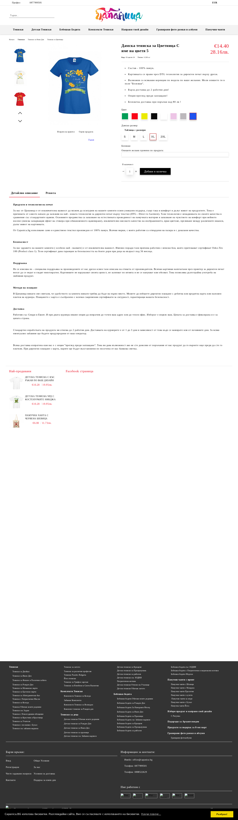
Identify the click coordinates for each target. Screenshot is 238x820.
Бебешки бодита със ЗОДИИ (183, 667)
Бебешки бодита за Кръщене (129, 723)
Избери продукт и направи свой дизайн (190, 711)
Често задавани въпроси (18, 773)
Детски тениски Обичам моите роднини (81, 719)
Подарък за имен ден (45, 780)
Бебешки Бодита (69, 29)
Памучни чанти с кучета (182, 695)
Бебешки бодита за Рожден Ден (131, 703)
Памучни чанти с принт (181, 680)
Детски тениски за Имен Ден (76, 728)
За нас (37, 767)
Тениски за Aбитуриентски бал (26, 695)
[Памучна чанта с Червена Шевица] (16, 421)
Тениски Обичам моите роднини (26, 707)
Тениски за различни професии (77, 671)
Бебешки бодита (123, 694)
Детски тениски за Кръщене (129, 667)
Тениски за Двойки (20, 671)
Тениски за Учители (21, 721)
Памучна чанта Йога (180, 706)
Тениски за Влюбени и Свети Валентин (81, 685)
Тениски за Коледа (20, 702)
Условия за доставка (44, 773)
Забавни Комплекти (72, 700)
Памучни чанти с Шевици (182, 684)
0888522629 (141, 772)
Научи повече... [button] (151, 814)
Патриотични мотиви (126, 681)
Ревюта (51, 193)
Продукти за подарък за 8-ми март (187, 727)
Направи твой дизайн (134, 29)
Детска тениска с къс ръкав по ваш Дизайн (40, 379)
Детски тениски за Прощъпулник (131, 670)
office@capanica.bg (142, 760)
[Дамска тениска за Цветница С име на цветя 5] (75, 124)
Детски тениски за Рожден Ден (77, 723)
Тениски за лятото (72, 667)
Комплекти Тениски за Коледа (77, 696)
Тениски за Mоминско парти (25, 688)
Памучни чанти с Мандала (182, 688)
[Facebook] (222, 3)
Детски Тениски (41, 29)
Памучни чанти (215, 29)
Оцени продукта (86, 132)
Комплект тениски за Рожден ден (78, 709)
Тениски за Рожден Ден (22, 685)
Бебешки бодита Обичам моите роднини (135, 699)
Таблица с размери (135, 130)
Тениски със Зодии (20, 710)
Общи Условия (41, 761)
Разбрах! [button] (221, 814)
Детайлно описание (24, 193)
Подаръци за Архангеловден (183, 721)
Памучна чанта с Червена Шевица (36, 417)
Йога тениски (70, 678)
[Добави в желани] (226, 164)
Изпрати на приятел (66, 132)
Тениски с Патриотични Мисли (26, 699)
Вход (8, 761)
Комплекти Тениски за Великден (78, 705)
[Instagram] (227, 3)
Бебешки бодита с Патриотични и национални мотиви (195, 670)
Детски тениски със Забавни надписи (80, 736)
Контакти (11, 780)
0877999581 (36, 2)
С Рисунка (175, 716)
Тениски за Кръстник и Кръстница (27, 718)
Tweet (91, 140)
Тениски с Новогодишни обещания (27, 714)
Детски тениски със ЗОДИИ (129, 678)
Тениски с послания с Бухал (24, 725)
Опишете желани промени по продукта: (142, 150)
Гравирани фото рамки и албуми (176, 29)
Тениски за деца (69, 714)
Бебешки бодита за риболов (129, 730)
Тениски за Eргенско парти (24, 692)
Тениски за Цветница (55, 39)
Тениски (18, 29)
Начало (11, 39)
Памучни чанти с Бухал (181, 702)
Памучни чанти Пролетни (182, 691)
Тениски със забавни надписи (25, 728)
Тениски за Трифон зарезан (76, 682)
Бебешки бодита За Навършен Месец (133, 707)
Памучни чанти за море (182, 699)
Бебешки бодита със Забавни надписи (133, 720)
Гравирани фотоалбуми (181, 738)
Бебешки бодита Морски (182, 674)
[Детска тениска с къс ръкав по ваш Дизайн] (16, 383)
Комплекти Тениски (100, 29)
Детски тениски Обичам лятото (131, 688)
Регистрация (12, 767)
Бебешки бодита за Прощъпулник (132, 727)
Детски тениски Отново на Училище (133, 685)
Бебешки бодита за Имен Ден (130, 712)
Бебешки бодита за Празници (130, 716)
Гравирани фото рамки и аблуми (186, 733)
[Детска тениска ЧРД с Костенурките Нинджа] (16, 402)
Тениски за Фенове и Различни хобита (29, 680)
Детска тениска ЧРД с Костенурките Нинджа (40, 398)
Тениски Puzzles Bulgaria (75, 675)
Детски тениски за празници (76, 732)
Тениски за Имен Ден (36, 39)
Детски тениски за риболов (129, 674)
